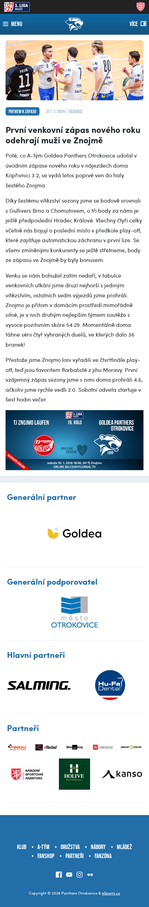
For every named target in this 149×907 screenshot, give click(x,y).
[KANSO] (122, 774)
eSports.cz (111, 893)
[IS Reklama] (103, 747)
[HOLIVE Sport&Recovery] (74, 774)
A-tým (43, 847)
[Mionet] (74, 533)
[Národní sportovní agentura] (27, 774)
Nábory (98, 847)
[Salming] (39, 685)
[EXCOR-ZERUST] (131, 747)
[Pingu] (17, 747)
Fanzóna (103, 856)
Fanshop (45, 856)
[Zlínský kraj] (74, 747)
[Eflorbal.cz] (46, 747)
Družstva (70, 847)
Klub (21, 847)
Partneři (74, 856)
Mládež (124, 847)
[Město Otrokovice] (74, 612)
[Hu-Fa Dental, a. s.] (110, 685)
